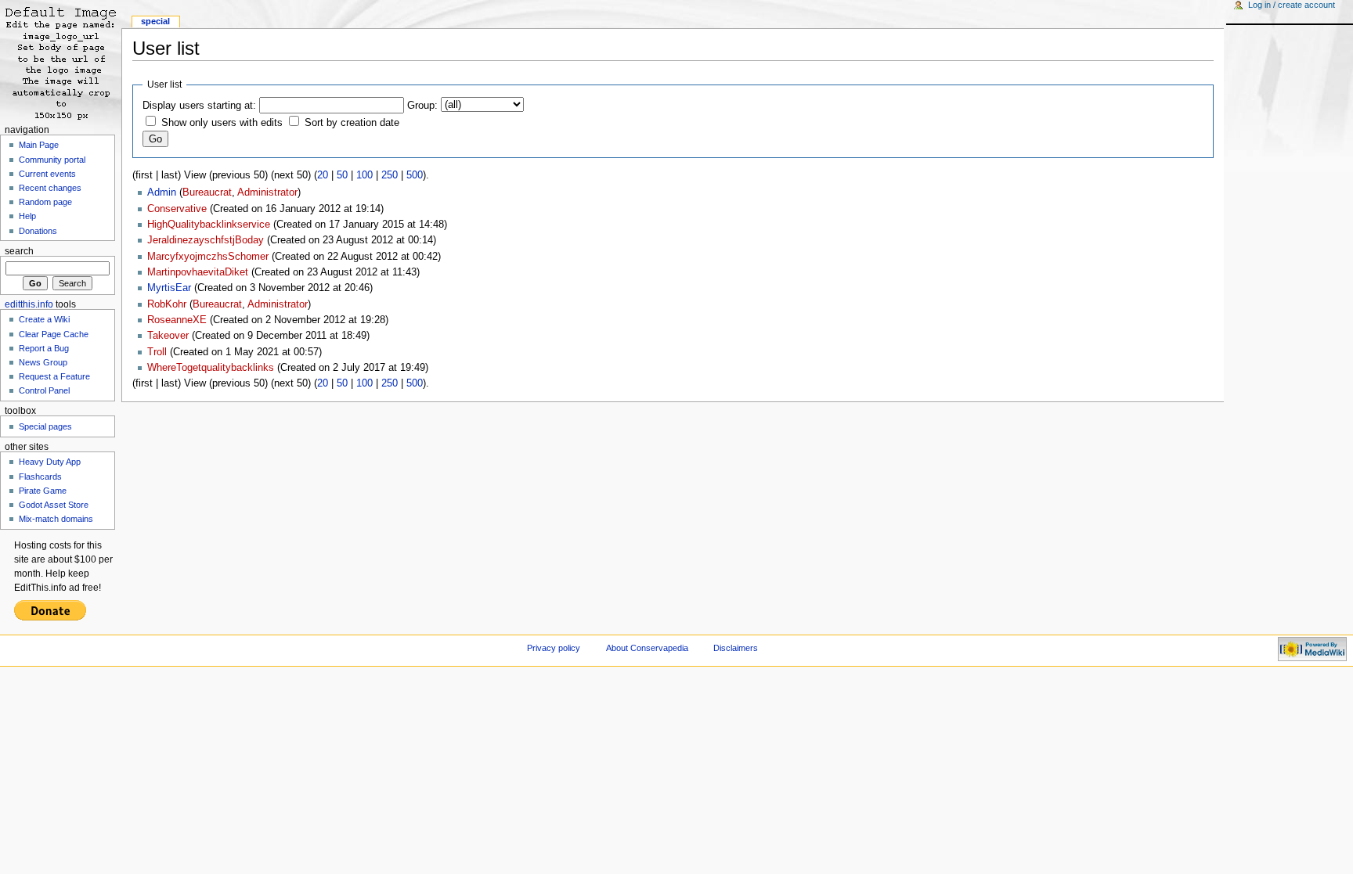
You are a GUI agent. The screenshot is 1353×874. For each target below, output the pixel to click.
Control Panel (44, 390)
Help (27, 216)
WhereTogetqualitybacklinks (210, 367)
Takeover (168, 335)
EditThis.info (29, 304)
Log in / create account (1291, 4)
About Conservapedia (647, 648)
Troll (157, 352)
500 (414, 175)
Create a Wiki (44, 319)
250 (389, 175)
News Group (43, 362)
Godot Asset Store (53, 504)
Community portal (52, 159)
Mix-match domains (56, 518)
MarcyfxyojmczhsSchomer (208, 256)
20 (322, 175)
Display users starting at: (199, 105)
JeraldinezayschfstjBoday (205, 240)
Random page (45, 202)
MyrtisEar (169, 287)
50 (342, 175)
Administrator (267, 192)
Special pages (45, 426)
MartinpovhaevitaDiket (197, 272)
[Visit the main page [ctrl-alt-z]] (60, 60)
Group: (422, 105)
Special (155, 21)
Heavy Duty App (50, 461)
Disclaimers (735, 648)
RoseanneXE (177, 320)
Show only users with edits (222, 122)
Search (19, 251)
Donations (38, 231)
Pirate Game (43, 490)
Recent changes (50, 187)
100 (364, 175)
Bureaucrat (207, 192)
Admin (161, 192)
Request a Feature (54, 376)
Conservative (177, 208)
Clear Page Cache (53, 334)
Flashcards (40, 476)
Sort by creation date (352, 122)
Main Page (39, 144)
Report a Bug (44, 348)
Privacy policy (553, 648)
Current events (47, 173)
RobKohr (166, 304)
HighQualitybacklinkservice (208, 224)
